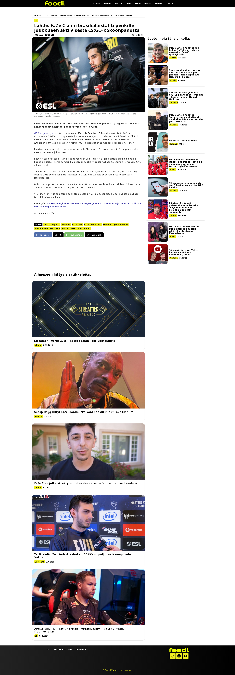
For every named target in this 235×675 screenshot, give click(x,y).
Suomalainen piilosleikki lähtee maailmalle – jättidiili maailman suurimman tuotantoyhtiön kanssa (186, 163)
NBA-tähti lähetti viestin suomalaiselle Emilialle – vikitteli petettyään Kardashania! (184, 230)
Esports (56, 224)
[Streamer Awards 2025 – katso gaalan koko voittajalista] (88, 309)
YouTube (174, 102)
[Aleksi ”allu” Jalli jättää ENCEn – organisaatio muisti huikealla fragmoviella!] (88, 597)
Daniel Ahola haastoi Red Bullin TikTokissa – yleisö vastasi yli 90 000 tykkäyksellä (184, 51)
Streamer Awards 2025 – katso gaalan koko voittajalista (75, 340)
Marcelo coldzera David (47, 228)
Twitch (173, 215)
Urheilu (173, 80)
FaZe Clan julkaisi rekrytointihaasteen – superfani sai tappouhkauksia (85, 483)
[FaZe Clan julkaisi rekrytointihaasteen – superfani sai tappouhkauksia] (88, 451)
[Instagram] (179, 656)
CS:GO (47, 224)
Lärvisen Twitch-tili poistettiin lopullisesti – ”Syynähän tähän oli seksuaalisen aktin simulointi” (183, 207)
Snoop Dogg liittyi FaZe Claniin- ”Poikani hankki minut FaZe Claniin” (84, 412)
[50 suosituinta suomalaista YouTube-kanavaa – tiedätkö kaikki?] (158, 187)
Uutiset (173, 144)
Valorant (39, 561)
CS (44, 16)
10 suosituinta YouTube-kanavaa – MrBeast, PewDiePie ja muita (183, 252)
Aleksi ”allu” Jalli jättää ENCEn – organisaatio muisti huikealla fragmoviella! (79, 630)
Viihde (173, 169)
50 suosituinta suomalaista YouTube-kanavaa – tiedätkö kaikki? (186, 185)
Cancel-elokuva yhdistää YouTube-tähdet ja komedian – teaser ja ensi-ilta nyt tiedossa (186, 96)
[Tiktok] (173, 656)
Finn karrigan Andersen (115, 224)
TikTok (173, 58)
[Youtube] (185, 656)
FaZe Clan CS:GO (92, 224)
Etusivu (37, 16)
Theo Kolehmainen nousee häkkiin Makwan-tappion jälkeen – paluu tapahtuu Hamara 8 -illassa (184, 73)
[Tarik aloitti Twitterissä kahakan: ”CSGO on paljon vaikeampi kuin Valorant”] (88, 523)
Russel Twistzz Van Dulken (76, 228)
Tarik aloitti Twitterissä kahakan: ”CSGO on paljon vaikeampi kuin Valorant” (82, 555)
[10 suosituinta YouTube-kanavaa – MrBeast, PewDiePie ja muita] (158, 254)
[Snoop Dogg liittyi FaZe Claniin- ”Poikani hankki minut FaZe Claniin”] (88, 380)
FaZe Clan (77, 224)
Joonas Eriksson (44, 35)
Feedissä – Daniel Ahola (183, 140)
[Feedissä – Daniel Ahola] (158, 142)
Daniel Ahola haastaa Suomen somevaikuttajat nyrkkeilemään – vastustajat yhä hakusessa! (186, 118)
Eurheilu (66, 224)
